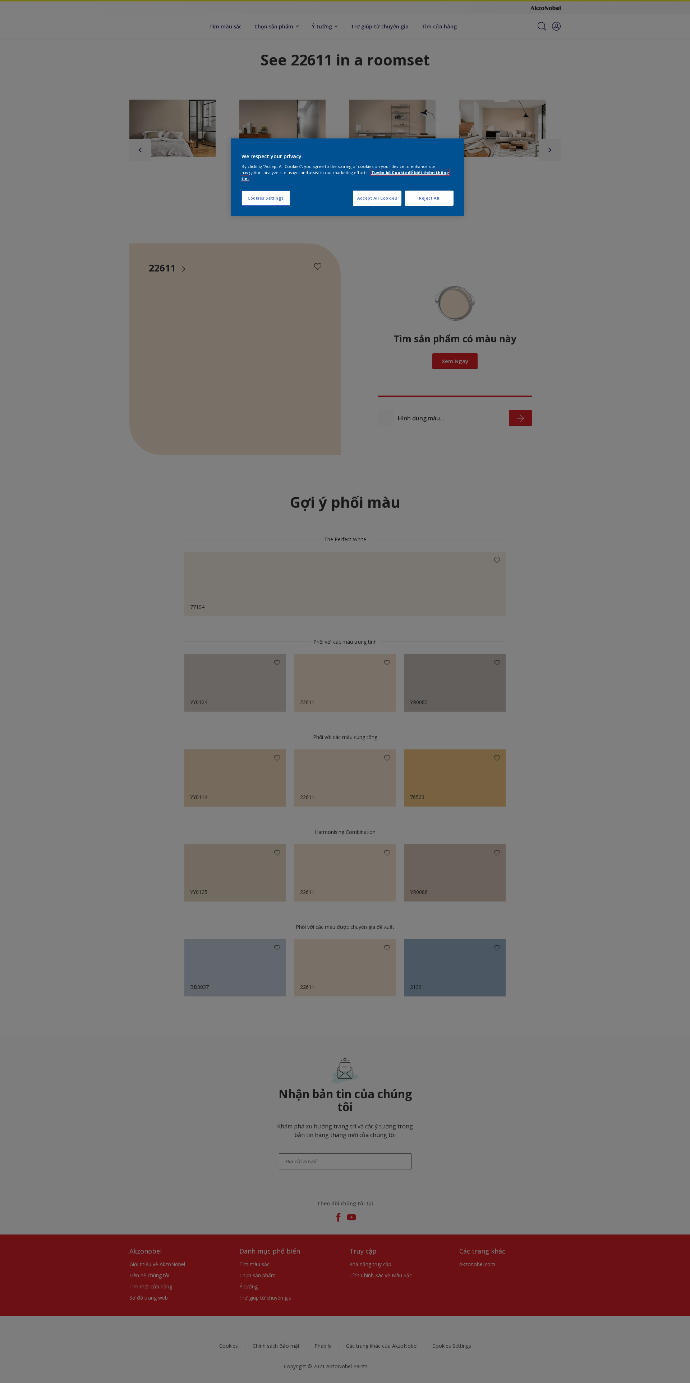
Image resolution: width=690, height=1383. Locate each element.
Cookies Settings (266, 198)
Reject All (429, 198)
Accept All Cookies (377, 198)
